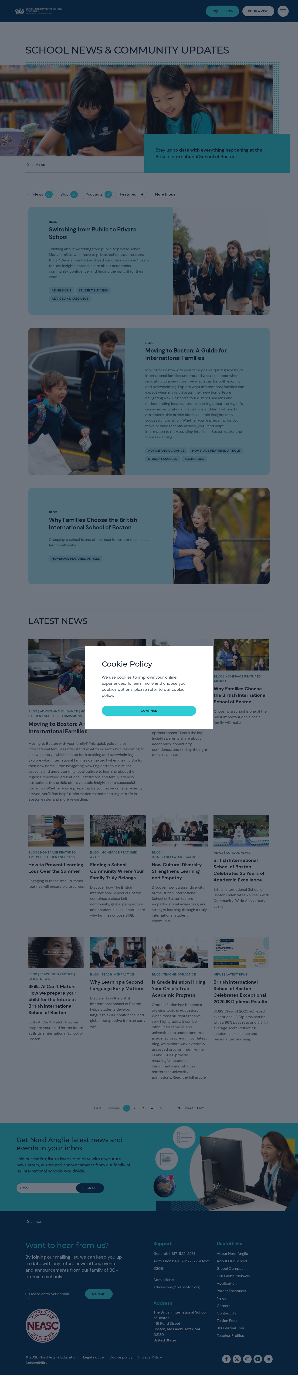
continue (149, 710)
